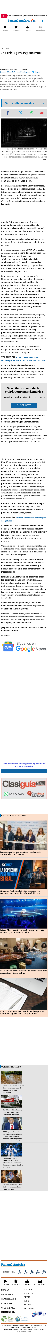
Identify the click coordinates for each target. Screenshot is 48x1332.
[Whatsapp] (20, 1272)
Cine (26, 1300)
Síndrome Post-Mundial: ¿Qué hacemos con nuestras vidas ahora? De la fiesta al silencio (20, 892)
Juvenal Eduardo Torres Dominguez (15, 72)
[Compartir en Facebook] (8, 113)
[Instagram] (44, 1272)
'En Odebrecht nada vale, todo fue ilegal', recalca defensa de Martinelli (12, 1112)
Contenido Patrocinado (14, 815)
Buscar (5, 1290)
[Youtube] (38, 1272)
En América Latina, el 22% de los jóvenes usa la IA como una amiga (13, 1187)
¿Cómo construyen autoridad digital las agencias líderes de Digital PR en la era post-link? (22, 1012)
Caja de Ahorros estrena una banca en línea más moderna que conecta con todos (22, 931)
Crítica (28, 1289)
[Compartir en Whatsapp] (31, 113)
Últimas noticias (11, 1066)
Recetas (28, 1304)
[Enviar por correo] (41, 113)
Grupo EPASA (8, 1307)
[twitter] (32, 1272)
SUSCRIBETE (24, 405)
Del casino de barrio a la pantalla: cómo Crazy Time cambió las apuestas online (23, 971)
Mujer (27, 1297)
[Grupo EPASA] (39, 1314)
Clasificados (8, 1299)
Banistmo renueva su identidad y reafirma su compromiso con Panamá (20, 853)
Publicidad (7, 1303)
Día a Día (28, 1293)
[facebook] (26, 1272)
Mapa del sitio (9, 1294)
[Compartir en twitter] (20, 113)
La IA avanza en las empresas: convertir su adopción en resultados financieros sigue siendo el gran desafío (13, 1162)
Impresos (29, 1308)
